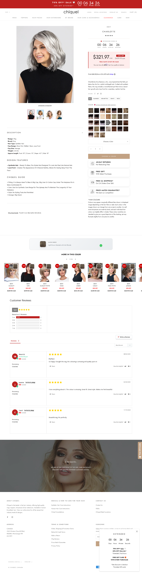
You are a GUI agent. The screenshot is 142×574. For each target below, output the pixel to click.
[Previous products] (66, 259)
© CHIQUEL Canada (15, 567)
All (90, 99)
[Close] (137, 531)
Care (119, 18)
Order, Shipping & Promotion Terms (62, 529)
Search (124, 12)
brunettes (104, 99)
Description (14, 132)
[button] (126, 366)
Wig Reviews (55, 539)
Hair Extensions (54, 18)
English (27, 562)
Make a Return (55, 535)
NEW (128, 18)
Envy (109, 27)
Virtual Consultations (57, 512)
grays (112, 99)
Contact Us (99, 505)
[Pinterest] (101, 93)
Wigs (14, 18)
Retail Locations (100, 12)
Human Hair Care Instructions (60, 509)
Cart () (133, 12)
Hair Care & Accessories (88, 18)
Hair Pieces (37, 18)
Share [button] (53, 366)
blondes (96, 99)
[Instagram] (12, 517)
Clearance (108, 18)
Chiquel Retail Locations (103, 512)
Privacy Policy (55, 546)
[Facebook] (95, 93)
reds (118, 99)
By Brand (69, 18)
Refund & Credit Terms (58, 532)
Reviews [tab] (14, 341)
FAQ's (97, 509)
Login (89, 12)
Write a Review (125, 337)
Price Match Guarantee (58, 542)
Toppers (24, 18)
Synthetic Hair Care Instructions (61, 505)
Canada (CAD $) (14, 562)
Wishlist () (114, 12)
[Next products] (75, 259)
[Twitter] (98, 93)
